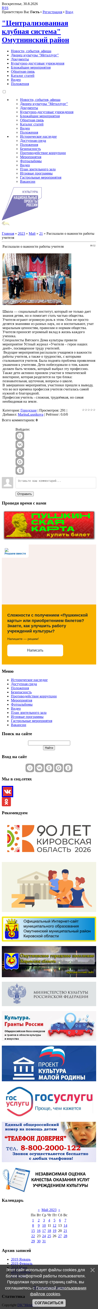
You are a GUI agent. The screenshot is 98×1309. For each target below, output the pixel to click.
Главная (8, 233)
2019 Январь (21, 1259)
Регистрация (52, 12)
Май (32, 233)
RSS (5, 8)
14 (65, 1225)
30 (39, 1241)
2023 (21, 233)
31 (44, 1241)
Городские (29, 410)
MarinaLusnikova (30, 414)
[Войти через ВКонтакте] (19, 444)
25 (49, 1236)
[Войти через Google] (19, 461)
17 (44, 1231)
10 (44, 1225)
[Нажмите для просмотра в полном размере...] (37, 304)
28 (65, 1236)
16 (39, 1231)
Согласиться (49, 1303)
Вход (69, 12)
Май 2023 (49, 1210)
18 (49, 1231)
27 (60, 1236)
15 (33, 1231)
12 (54, 1225)
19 (54, 1231)
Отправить (24, 494)
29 (33, 1241)
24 (44, 1236)
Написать (35, 650)
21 (41, 233)
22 (33, 1236)
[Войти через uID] (19, 436)
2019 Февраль (21, 1263)
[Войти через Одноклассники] (19, 470)
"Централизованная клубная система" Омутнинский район (35, 31)
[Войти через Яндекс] (19, 453)
